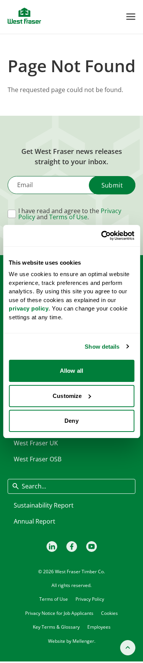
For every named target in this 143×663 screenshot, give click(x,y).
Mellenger (83, 641)
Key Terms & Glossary (56, 627)
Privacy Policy (90, 599)
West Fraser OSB (37, 459)
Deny (71, 420)
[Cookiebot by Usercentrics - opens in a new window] (101, 236)
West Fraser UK (36, 443)
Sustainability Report (44, 505)
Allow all (71, 370)
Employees (99, 627)
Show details (102, 346)
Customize (67, 396)
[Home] (24, 15)
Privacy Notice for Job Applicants (59, 613)
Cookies (109, 613)
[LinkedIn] (52, 546)
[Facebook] (71, 546)
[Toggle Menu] (130, 16)
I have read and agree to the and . (69, 214)
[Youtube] (91, 546)
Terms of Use (68, 217)
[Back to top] (127, 647)
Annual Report (34, 521)
